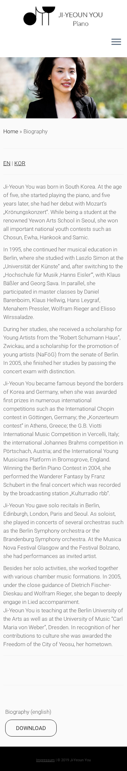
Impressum (45, 760)
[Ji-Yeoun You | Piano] (63, 17)
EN (6, 163)
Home (10, 131)
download (31, 728)
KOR (19, 163)
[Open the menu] (116, 42)
